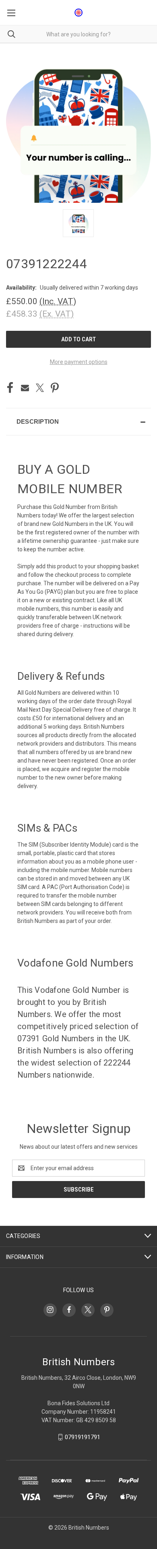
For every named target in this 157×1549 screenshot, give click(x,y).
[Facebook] (10, 387)
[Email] (25, 387)
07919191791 (82, 1437)
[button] (78, 421)
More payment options (78, 362)
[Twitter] (40, 387)
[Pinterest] (55, 387)
